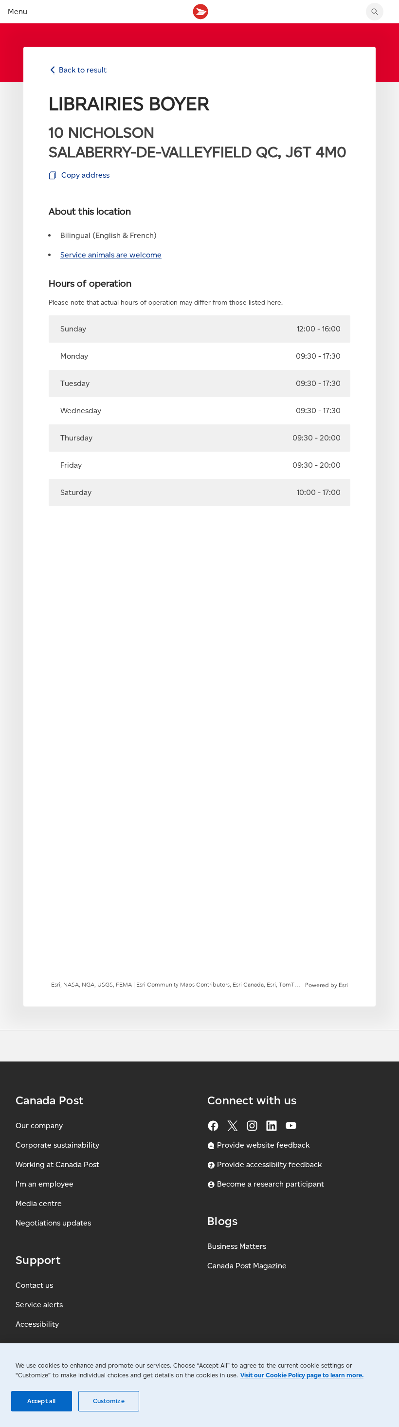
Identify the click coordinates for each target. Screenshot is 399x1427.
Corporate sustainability (57, 1145)
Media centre (39, 1203)
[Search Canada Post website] (374, 11)
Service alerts (39, 1304)
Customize (109, 1401)
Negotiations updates (53, 1222)
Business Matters (236, 1246)
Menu (17, 11)
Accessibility (37, 1324)
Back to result (83, 69)
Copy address (85, 175)
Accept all (41, 1401)
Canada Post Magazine (247, 1265)
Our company (39, 1125)
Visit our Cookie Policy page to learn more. (301, 1375)
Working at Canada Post (57, 1164)
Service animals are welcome (111, 254)
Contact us (34, 1285)
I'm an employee (44, 1184)
